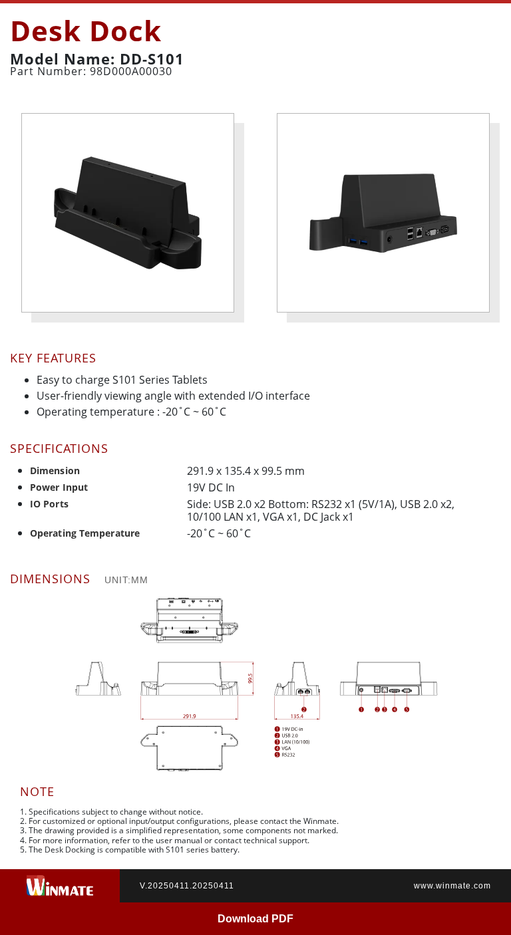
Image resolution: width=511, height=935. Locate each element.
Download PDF (255, 918)
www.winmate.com (452, 885)
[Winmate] (60, 885)
